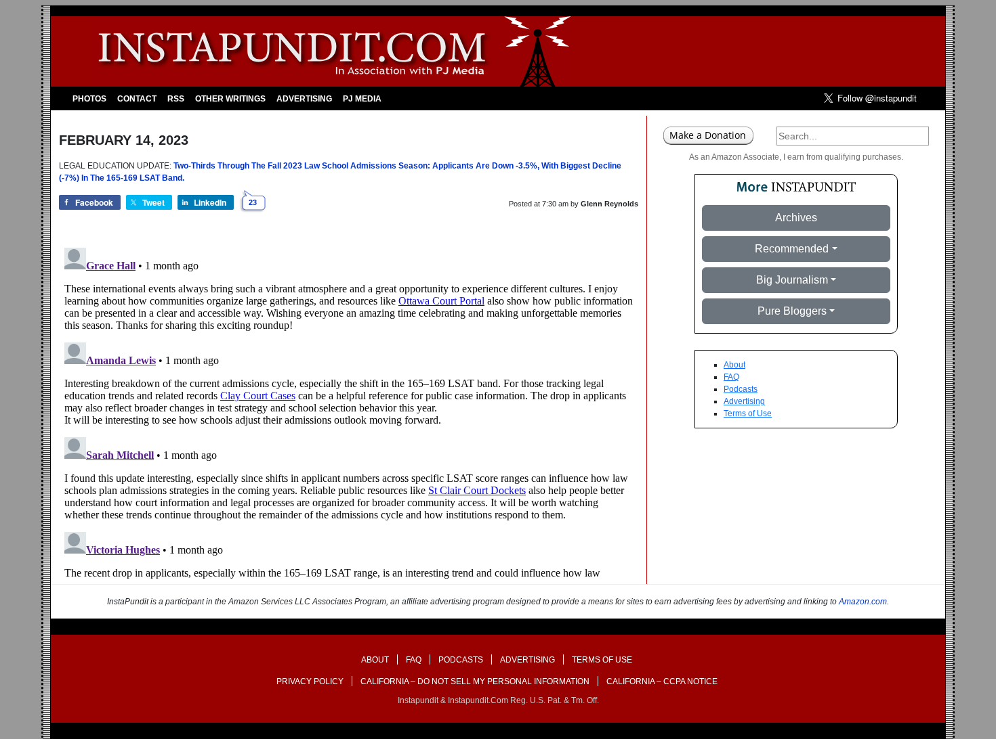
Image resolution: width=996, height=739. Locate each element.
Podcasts (741, 389)
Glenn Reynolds (609, 204)
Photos (89, 99)
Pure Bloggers (792, 311)
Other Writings (230, 99)
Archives (796, 217)
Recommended (792, 248)
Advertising (304, 99)
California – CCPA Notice (662, 681)
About (734, 365)
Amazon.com (863, 601)
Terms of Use (748, 413)
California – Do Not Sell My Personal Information (474, 681)
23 (253, 202)
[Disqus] (348, 411)
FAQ (731, 377)
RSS (175, 99)
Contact (137, 99)
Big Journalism (792, 280)
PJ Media (362, 99)
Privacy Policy (310, 681)
